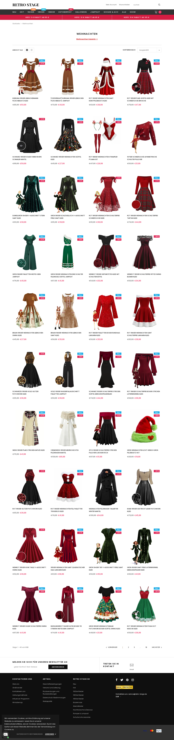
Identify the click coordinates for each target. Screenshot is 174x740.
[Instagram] (132, 679)
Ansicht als (17, 50)
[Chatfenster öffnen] (5, 734)
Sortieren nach (129, 50)
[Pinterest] (127, 679)
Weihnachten (27, 24)
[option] (37, 17)
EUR (117, 696)
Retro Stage (25, 4)
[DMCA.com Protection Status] (124, 687)
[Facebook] (116, 679)
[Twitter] (121, 679)
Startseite (16, 24)
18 (146, 647)
